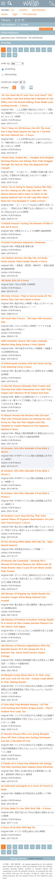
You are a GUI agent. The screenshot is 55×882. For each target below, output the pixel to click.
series (4, 14)
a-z (12, 9)
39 (15, 55)
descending (10, 74)
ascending (10, 68)
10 (3, 55)
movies (24, 24)
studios (23, 9)
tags (14, 14)
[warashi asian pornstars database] (31, 3)
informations (8, 24)
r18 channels (29, 14)
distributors (38, 9)
